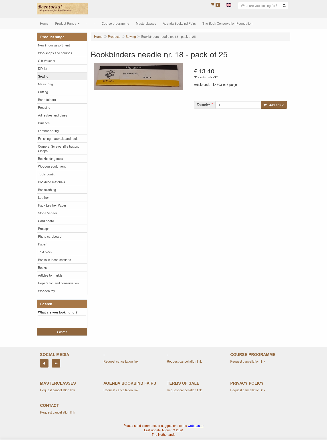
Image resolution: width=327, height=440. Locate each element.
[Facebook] (44, 363)
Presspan (44, 228)
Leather (43, 197)
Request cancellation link (120, 361)
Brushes (44, 123)
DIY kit (42, 68)
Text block (45, 252)
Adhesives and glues (52, 115)
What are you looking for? (58, 312)
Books (42, 267)
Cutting (43, 92)
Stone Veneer (47, 213)
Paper (42, 244)
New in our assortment (54, 45)
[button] (229, 4)
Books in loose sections (54, 259)
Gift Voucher (46, 60)
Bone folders (47, 99)
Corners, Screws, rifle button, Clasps (58, 148)
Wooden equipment (52, 166)
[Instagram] (56, 363)
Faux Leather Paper (52, 205)
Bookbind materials (51, 182)
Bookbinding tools (50, 158)
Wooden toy (46, 291)
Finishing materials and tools (58, 138)
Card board (46, 221)
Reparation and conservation (58, 283)
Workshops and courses (55, 53)
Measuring (45, 84)
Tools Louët (46, 174)
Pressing (44, 107)
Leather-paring (48, 131)
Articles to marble (50, 275)
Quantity (203, 104)
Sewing (43, 76)
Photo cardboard (50, 236)
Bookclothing (47, 189)
